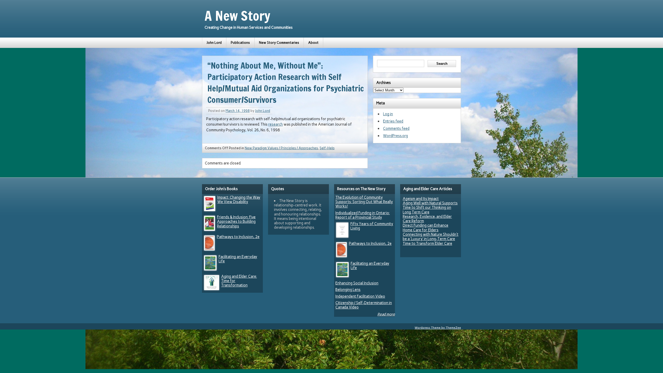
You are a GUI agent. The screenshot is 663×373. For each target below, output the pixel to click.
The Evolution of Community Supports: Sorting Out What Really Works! (364, 202)
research (275, 124)
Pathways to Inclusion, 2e (238, 236)
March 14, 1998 (238, 111)
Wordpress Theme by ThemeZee (438, 327)
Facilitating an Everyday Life (238, 258)
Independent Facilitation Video (360, 296)
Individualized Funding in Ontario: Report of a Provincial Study (362, 215)
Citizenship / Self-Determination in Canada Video (363, 305)
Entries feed (393, 121)
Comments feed (396, 128)
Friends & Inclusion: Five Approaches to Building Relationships (236, 221)
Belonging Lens (348, 289)
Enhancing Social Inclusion (356, 283)
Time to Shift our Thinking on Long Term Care (427, 209)
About (313, 43)
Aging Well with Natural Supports (430, 203)
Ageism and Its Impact (421, 198)
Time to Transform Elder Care (427, 243)
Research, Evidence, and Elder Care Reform (427, 218)
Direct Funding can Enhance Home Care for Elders (425, 227)
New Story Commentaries (279, 43)
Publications (240, 43)
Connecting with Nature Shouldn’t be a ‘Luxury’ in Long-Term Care (430, 236)
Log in (388, 114)
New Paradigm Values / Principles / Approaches (281, 148)
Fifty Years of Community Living (371, 226)
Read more (386, 314)
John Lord (214, 43)
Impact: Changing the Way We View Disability (238, 199)
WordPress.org (395, 135)
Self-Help (327, 148)
